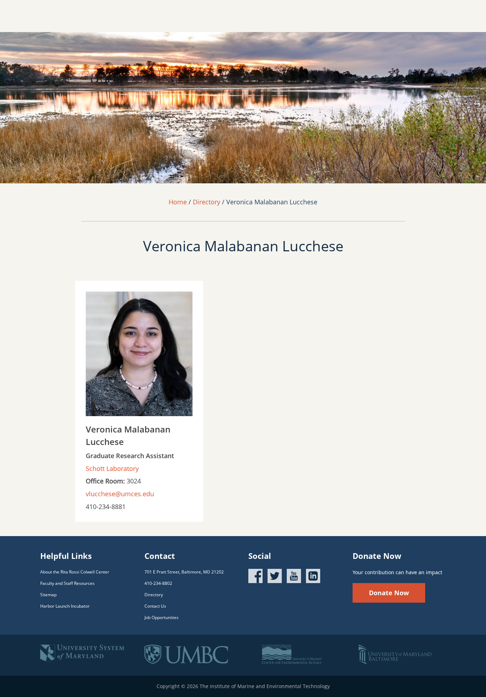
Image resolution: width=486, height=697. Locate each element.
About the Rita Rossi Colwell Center (74, 572)
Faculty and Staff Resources (67, 583)
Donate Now (389, 592)
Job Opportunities (161, 617)
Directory (206, 202)
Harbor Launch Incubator (65, 606)
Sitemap (48, 595)
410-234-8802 (158, 583)
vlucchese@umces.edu (120, 493)
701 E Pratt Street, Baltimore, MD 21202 (184, 572)
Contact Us (155, 606)
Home (178, 202)
